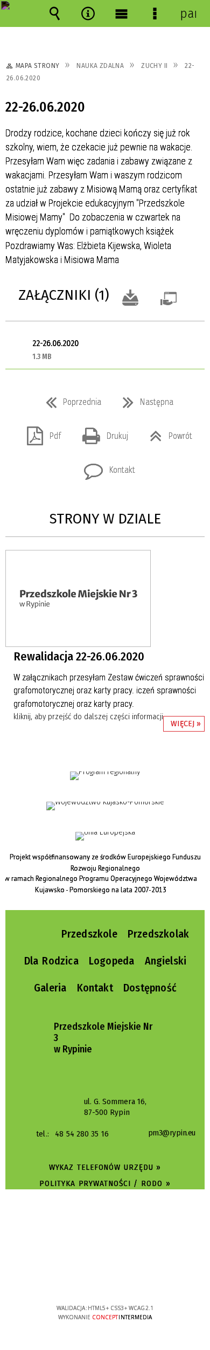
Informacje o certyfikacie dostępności (105, 1238)
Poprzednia (69, 399)
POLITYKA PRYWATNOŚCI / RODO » (104, 1183)
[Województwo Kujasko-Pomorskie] (105, 806)
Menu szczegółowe (154, 13)
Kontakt (105, 467)
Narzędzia (88, 13)
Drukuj (101, 433)
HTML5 (88, 1277)
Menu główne (121, 13)
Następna (143, 399)
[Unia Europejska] (105, 836)
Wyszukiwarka (54, 13)
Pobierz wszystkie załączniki (130, 296)
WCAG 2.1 (138, 1276)
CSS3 (104, 1277)
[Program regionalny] (105, 776)
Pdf (39, 433)
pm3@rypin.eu (171, 1133)
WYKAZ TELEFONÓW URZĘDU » (105, 1167)
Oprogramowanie (170, 296)
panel (188, 13)
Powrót (166, 433)
